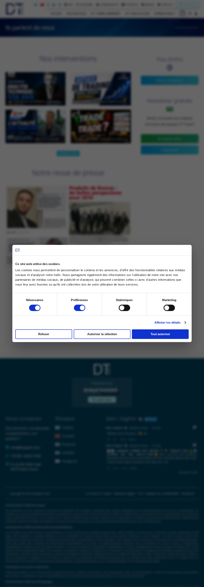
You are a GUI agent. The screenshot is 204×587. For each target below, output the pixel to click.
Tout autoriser (160, 334)
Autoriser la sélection (102, 334)
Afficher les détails (167, 322)
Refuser (43, 334)
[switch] (79, 308)
